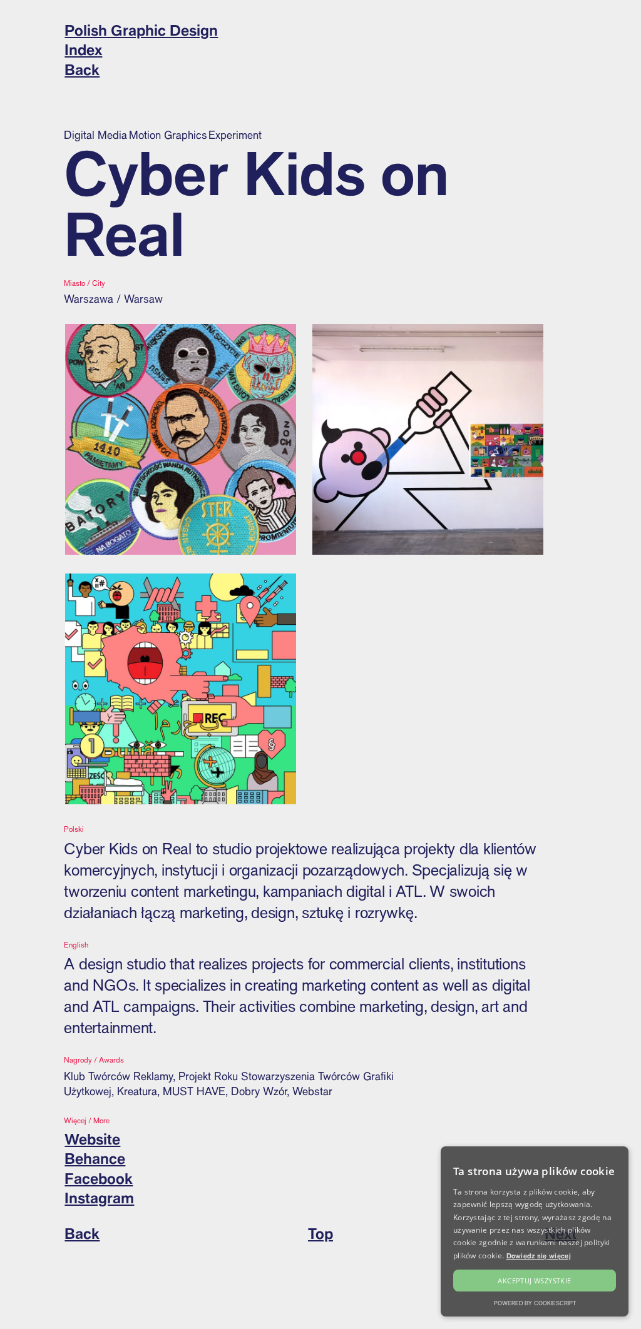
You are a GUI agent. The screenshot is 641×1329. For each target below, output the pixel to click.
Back (82, 69)
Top (320, 1233)
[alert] (534, 1231)
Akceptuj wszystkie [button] (534, 1280)
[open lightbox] (180, 439)
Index (83, 49)
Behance (94, 1158)
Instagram (99, 1197)
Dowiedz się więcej (538, 1255)
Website (92, 1138)
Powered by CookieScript (535, 1303)
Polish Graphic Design (141, 30)
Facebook (98, 1178)
